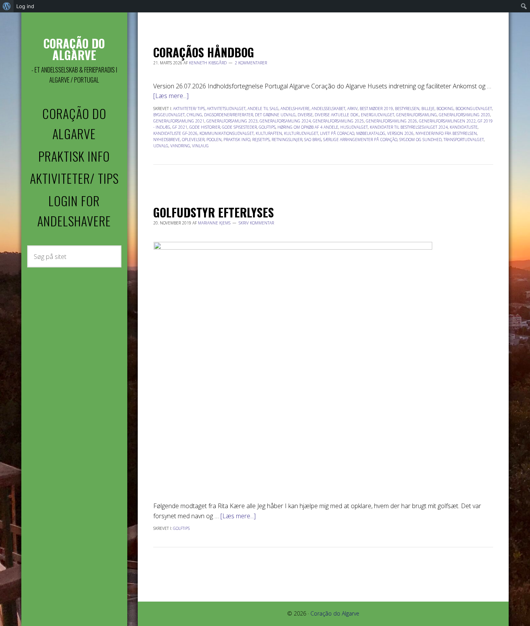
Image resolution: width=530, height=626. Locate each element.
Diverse (305, 114)
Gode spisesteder (239, 127)
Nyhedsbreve (166, 139)
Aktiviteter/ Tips (189, 108)
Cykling (194, 114)
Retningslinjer (287, 139)
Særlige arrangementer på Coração (360, 139)
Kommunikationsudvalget (226, 133)
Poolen (214, 139)
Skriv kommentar (256, 223)
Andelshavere (295, 108)
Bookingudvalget (474, 108)
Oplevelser (193, 139)
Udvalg (160, 145)
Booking (445, 108)
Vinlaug (200, 145)
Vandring (180, 145)
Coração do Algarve (74, 49)
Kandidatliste (464, 127)
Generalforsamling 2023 (232, 121)
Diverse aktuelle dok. (337, 114)
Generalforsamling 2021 (178, 121)
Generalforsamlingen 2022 (447, 121)
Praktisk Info (236, 139)
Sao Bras (312, 139)
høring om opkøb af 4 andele (307, 127)
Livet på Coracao (337, 133)
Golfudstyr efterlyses (213, 212)
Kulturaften (269, 133)
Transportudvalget (463, 139)
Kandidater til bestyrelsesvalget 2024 (409, 127)
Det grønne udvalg (275, 114)
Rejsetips (261, 139)
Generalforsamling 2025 (338, 121)
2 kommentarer (251, 63)
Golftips (267, 127)
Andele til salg (263, 108)
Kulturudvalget (301, 133)
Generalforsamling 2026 (391, 121)
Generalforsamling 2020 (464, 114)
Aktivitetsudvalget (226, 108)
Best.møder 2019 (376, 108)
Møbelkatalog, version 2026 (385, 133)
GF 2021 (179, 127)
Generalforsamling (416, 114)
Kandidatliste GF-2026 (175, 133)
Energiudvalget (377, 114)
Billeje (428, 108)
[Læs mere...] (171, 95)
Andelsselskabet (328, 108)
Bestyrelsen (407, 108)
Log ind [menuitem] (25, 6)
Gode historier (204, 127)
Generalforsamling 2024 (285, 121)
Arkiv (352, 108)
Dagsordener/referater (228, 114)
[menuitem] (7, 6)
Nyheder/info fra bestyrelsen (446, 133)
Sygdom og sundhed (420, 139)
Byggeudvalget (169, 114)
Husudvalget (354, 127)
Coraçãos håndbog (203, 52)
